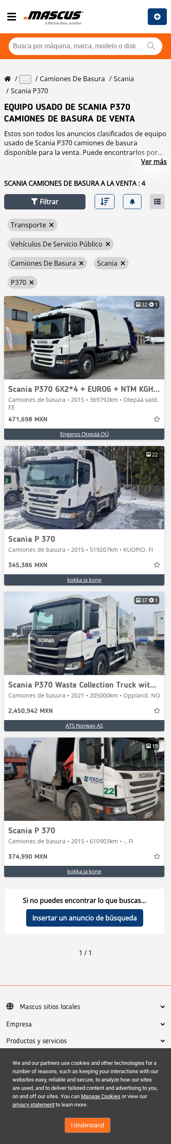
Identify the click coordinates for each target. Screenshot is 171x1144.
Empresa (19, 1024)
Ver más (154, 161)
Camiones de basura (72, 78)
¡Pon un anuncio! (157, 16)
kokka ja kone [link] (84, 579)
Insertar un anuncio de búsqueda (84, 917)
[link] (84, 337)
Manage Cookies (100, 1096)
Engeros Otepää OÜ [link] (84, 434)
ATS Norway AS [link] (84, 725)
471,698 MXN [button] (27, 419)
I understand (87, 1125)
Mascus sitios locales (50, 1007)
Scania (124, 78)
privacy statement (33, 1105)
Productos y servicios (36, 1041)
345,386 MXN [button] (27, 565)
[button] (45, 201)
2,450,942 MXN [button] (30, 711)
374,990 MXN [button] (27, 857)
